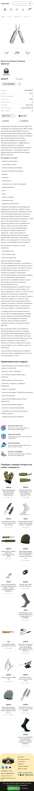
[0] (29, 9)
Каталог (9, 16)
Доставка (23, 116)
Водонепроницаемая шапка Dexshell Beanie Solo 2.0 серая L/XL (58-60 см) (8, 709)
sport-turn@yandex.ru (8, 773)
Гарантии (20, 764)
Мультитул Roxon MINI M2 (8, 678)
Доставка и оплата (23, 759)
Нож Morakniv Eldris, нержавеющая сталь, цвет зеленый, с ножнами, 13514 (25, 492)
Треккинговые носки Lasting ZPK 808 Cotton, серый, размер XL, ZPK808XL (25, 615)
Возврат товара (22, 768)
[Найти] (30, 4)
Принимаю (14, 788)
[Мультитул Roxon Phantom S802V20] (17, 33)
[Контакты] (11, 9)
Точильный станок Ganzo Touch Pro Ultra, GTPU (25, 679)
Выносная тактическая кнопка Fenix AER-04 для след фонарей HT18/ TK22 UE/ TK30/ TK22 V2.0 (25, 647)
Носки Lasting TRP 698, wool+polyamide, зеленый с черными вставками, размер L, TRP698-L (25, 740)
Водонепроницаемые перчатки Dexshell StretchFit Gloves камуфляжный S (8, 492)
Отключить (24, 788)
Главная (3, 16)
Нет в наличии (8, 84)
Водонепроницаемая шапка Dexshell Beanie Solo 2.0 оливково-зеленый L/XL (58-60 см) (25, 555)
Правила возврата (23, 766)
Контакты (21, 757)
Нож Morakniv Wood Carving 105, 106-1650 (9, 645)
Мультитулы (17, 16)
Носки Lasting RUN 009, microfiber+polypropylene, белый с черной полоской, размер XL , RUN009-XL (9, 588)
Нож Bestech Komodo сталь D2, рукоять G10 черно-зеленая (8, 523)
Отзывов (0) (24, 121)
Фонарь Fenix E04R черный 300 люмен (25, 585)
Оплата (6, 121)
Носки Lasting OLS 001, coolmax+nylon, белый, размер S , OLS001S (25, 523)
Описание (7, 115)
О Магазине (21, 761)
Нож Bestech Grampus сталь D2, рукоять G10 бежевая (25, 708)
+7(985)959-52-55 (6, 771)
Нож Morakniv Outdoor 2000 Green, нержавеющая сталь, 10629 (8, 554)
